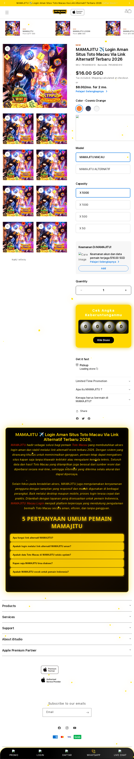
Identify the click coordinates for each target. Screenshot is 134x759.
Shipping (97, 78)
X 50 (82, 228)
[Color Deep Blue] (88, 108)
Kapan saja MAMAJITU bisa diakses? (33, 563)
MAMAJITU (18, 445)
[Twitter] (84, 419)
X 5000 (84, 192)
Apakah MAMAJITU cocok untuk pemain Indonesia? (41, 572)
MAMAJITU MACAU (92, 157)
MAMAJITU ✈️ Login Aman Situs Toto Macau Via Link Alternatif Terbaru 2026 (67, 3)
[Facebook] (78, 419)
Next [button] (129, 3)
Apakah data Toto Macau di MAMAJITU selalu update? (42, 554)
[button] (7, 12)
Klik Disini (103, 340)
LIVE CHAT (120, 755)
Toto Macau (80, 445)
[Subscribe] (87, 712)
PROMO (13, 755)
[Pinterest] (89, 419)
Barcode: (103, 65)
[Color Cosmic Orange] (79, 108)
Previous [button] (4, 3)
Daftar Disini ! (109, 3)
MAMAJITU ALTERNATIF (94, 169)
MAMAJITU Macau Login (27, 503)
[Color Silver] (96, 108)
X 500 (83, 216)
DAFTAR (67, 755)
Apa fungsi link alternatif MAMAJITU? (33, 537)
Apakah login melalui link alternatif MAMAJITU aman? (42, 546)
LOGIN (40, 755)
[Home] (60, 11)
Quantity (81, 281)
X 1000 (83, 204)
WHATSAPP (93, 755)
